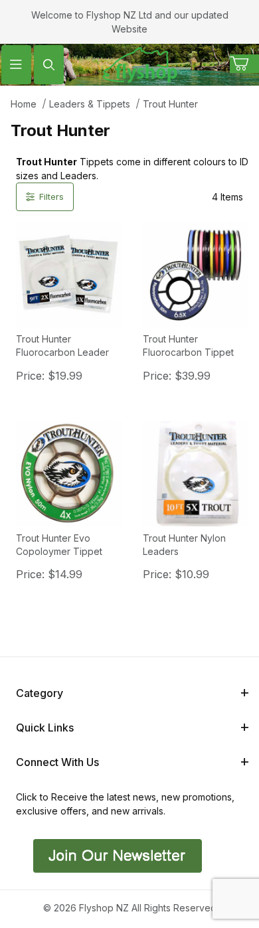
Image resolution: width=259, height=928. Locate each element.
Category (39, 693)
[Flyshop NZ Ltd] (140, 63)
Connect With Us (57, 762)
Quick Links (45, 727)
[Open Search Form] (49, 64)
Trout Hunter (170, 104)
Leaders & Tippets (89, 104)
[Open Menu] (16, 64)
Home (24, 104)
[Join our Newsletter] (116, 855)
